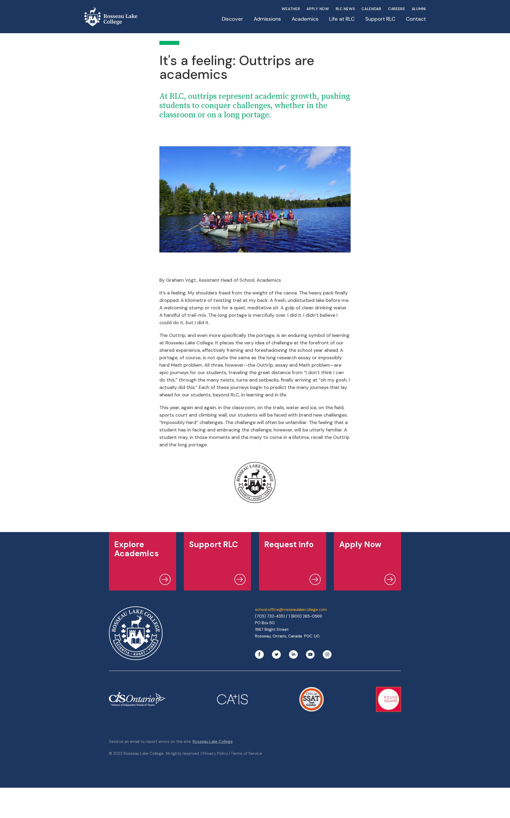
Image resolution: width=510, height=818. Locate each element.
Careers (396, 8)
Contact (416, 18)
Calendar (371, 8)
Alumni (419, 8)
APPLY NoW (318, 8)
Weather (291, 8)
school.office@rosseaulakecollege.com (291, 609)
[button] (232, 21)
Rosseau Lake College (213, 741)
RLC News (345, 8)
